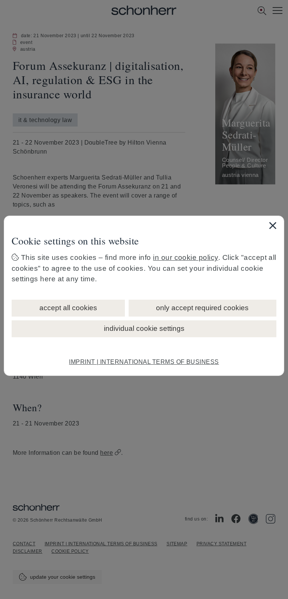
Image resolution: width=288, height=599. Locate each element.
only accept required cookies (202, 308)
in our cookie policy (185, 257)
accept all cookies (68, 308)
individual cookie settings (144, 328)
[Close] (272, 225)
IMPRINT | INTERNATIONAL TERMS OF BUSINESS (144, 362)
